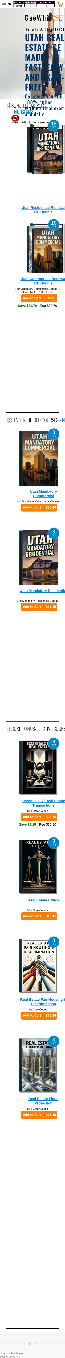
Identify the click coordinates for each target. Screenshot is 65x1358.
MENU (6, 4)
